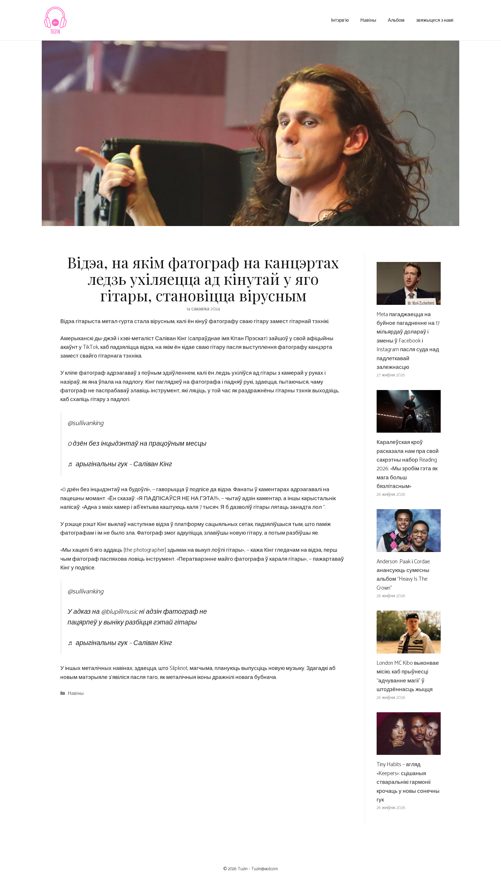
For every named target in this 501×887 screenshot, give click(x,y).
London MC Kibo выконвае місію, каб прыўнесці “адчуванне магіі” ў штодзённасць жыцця (408, 676)
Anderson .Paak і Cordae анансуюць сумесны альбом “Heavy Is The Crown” (403, 575)
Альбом (396, 20)
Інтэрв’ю (340, 20)
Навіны (368, 20)
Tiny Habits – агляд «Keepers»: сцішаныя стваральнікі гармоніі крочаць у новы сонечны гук (408, 782)
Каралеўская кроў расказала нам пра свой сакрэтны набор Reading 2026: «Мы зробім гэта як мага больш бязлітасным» (408, 464)
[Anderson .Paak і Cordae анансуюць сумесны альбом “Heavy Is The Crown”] (409, 547)
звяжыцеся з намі (434, 20)
